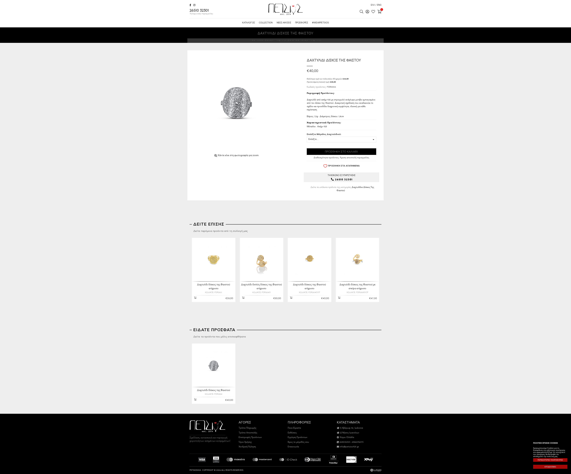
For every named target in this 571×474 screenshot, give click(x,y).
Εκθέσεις (292, 433)
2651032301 (344, 442)
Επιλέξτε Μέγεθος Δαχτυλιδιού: (324, 134)
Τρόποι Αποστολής (248, 433)
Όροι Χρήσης (245, 442)
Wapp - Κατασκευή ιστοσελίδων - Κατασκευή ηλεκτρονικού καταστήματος (375, 470)
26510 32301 (201, 12)
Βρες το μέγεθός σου (298, 442)
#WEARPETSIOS (320, 23)
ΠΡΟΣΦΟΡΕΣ (301, 23)
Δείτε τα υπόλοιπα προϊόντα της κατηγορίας (342, 189)
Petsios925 (285, 9)
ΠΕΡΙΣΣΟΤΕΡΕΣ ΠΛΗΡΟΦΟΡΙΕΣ (550, 460)
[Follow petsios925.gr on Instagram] (194, 5)
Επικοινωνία (293, 447)
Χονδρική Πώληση (247, 447)
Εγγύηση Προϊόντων (297, 437)
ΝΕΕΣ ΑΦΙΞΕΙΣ (284, 23)
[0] (378, 12)
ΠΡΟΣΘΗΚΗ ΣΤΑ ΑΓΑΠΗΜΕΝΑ (344, 166)
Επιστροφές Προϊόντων (250, 437)
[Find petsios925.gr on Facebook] (190, 5)
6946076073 (357, 442)
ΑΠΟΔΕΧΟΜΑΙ (550, 467)
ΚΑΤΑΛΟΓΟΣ (248, 23)
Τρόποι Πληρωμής (247, 428)
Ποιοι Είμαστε (294, 428)
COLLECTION (266, 23)
